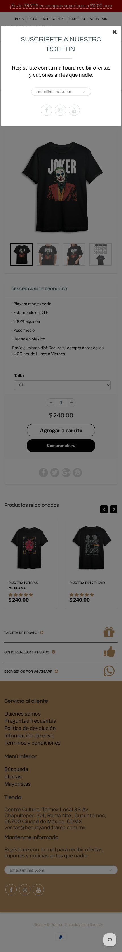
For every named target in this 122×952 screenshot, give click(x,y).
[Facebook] (46, 110)
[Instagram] (60, 110)
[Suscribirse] (84, 91)
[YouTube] (74, 110)
